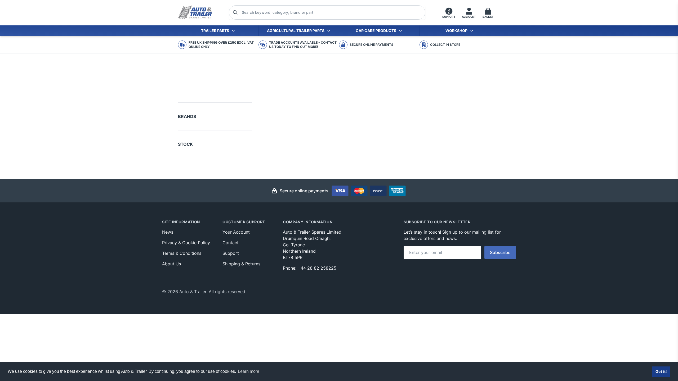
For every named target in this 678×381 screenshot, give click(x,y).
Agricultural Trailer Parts (295, 30)
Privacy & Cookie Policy (186, 242)
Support (230, 253)
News (167, 232)
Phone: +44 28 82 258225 (309, 268)
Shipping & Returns (241, 263)
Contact (230, 242)
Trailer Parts (215, 30)
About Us (171, 263)
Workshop (456, 30)
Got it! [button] (661, 371)
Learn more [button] (248, 371)
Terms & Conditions (181, 253)
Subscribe (500, 252)
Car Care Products (376, 30)
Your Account (236, 232)
